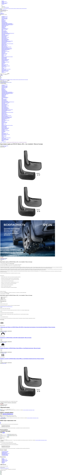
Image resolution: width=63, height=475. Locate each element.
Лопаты (3, 124)
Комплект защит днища (5, 47)
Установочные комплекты (5, 139)
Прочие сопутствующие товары (6, 134)
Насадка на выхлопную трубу (5, 59)
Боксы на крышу (4, 88)
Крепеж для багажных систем (5, 51)
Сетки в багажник (4, 67)
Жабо (2, 98)
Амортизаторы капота (4, 87)
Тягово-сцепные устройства (5, 70)
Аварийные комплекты (5, 16)
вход (4, 432)
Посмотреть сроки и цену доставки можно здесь (6, 306)
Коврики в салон (4, 113)
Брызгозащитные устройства (5, 453)
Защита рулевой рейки (4, 38)
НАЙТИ (8, 73)
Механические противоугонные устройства (7, 56)
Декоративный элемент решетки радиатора (7, 24)
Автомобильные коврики (5, 451)
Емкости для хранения (4, 29)
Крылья (3, 54)
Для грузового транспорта (5, 28)
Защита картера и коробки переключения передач (8, 33)
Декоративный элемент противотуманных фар (7, 92)
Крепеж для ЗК (4, 120)
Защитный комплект (4, 42)
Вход (4, 6)
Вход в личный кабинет (3, 418)
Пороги (3, 132)
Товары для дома (4, 69)
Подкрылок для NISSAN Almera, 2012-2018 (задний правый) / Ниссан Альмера (15, 337)
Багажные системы (4, 452)
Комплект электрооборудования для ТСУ (7, 48)
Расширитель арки (4, 66)
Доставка (3, 2)
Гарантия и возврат (4, 3)
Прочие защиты (4, 65)
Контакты (25, 8)
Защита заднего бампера (5, 32)
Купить (11, 341)
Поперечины (3, 63)
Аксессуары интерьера (4, 18)
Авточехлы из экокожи (4, 17)
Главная (5, 8)
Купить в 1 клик (4, 342)
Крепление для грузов (4, 53)
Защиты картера (4, 111)
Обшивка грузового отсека (5, 128)
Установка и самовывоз (16, 8)
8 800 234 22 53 (4, 9)
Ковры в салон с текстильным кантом (6, 115)
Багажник (3, 19)
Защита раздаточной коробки (5, 105)
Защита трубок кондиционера (5, 39)
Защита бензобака (4, 30)
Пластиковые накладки (5, 60)
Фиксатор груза (4, 72)
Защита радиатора (4, 36)
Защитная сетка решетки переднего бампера (7, 109)
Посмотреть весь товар (5, 455)
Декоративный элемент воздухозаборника (7, 23)
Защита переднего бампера (5, 103)
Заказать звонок (2, 410)
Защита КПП (3, 34)
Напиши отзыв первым (5, 145)
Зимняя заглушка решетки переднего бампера (7, 43)
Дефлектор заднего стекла (5, 25)
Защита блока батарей (4, 31)
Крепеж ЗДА (3, 52)
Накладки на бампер (4, 57)
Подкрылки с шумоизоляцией (5, 130)
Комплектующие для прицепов (6, 49)
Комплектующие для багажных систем (6, 117)
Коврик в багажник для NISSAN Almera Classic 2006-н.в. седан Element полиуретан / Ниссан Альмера (20, 348)
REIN (5, 146)
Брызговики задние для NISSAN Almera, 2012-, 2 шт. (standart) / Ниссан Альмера (17, 142)
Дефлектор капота (4, 94)
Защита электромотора (4, 40)
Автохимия (3, 85)
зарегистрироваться (8, 413)
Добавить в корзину (5, 258)
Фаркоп (3, 71)
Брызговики (3, 89)
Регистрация (7, 7)
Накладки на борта (4, 126)
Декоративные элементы (5, 454)
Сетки (2, 135)
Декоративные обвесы (4, 22)
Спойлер (3, 68)
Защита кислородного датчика (5, 102)
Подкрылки (3, 61)
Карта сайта (3, 462)
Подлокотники (3, 62)
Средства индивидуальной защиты (6, 137)
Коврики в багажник (4, 44)
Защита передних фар (4, 104)
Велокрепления (4, 21)
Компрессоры (3, 119)
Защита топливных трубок (5, 107)
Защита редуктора (4, 37)
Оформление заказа (4, 1)
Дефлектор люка (4, 26)
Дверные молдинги (4, 90)
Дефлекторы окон (4, 96)
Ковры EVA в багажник (5, 45)
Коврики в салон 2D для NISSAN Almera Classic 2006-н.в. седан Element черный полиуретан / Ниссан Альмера (22, 358)
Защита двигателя (4, 100)
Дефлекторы (3, 27)
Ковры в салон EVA (4, 46)
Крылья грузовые (4, 55)
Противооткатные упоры (5, 64)
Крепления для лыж (4, 122)
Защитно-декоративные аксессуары (6, 41)
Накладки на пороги (4, 58)
